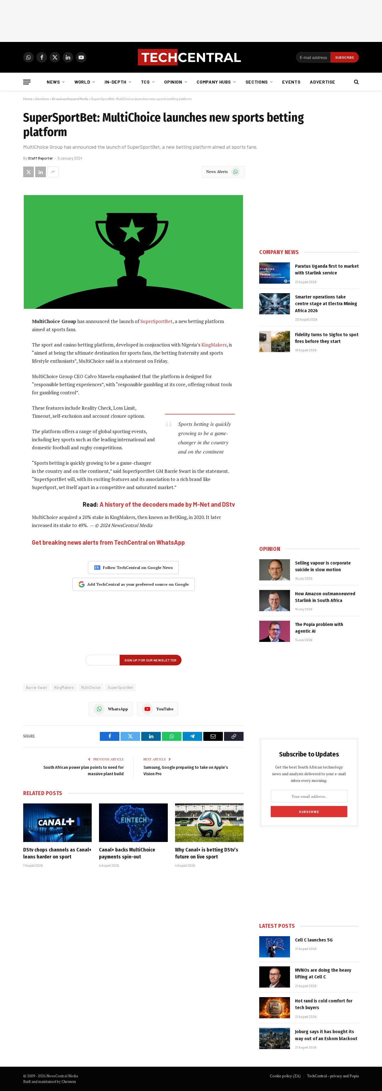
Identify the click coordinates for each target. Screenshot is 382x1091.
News (53, 81)
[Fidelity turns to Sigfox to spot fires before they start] (274, 341)
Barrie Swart (36, 687)
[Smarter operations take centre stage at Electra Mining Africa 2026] (274, 303)
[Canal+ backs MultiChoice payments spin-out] (133, 822)
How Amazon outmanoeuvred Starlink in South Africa (325, 597)
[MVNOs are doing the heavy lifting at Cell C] (274, 977)
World (82, 81)
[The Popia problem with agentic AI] (274, 631)
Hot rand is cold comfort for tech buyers (323, 1004)
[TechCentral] (191, 57)
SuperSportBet (156, 321)
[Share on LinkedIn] (40, 172)
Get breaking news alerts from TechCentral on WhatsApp (108, 542)
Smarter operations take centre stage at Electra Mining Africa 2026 (326, 304)
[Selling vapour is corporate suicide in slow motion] (274, 569)
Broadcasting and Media (70, 99)
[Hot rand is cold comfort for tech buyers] (274, 1007)
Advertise (322, 81)
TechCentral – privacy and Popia (333, 1075)
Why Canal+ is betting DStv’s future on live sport (206, 853)
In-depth (115, 81)
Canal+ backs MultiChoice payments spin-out (127, 853)
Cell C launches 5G (314, 940)
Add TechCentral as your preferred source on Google (138, 584)
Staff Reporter (40, 158)
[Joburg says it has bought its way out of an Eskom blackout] (274, 1038)
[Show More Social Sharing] (52, 172)
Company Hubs (214, 81)
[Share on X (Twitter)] (28, 172)
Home (27, 99)
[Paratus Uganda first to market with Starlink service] (274, 273)
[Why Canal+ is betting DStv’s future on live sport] (209, 822)
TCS (145, 81)
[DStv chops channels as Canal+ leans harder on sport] (57, 822)
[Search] (356, 82)
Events (291, 81)
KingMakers (214, 344)
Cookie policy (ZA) (285, 1075)
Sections (257, 81)
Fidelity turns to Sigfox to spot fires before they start (327, 338)
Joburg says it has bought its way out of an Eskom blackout (326, 1035)
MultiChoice (91, 687)
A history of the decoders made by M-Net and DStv (167, 504)
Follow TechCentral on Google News (138, 567)
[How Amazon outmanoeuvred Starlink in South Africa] (274, 600)
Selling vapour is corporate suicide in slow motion (323, 566)
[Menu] (26, 82)
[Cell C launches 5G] (274, 946)
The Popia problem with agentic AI (319, 628)
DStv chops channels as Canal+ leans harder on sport (57, 853)
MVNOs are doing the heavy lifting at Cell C (323, 973)
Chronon (69, 1081)
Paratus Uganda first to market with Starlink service (327, 269)
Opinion (173, 81)
